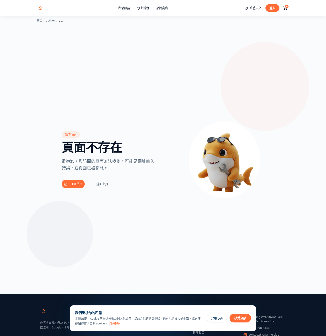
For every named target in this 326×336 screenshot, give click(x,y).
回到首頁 (76, 184)
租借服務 (124, 8)
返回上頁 (102, 184)
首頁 (39, 20)
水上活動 (143, 8)
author (50, 20)
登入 (272, 8)
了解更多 (114, 323)
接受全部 (240, 318)
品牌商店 (162, 8)
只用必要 (217, 318)
